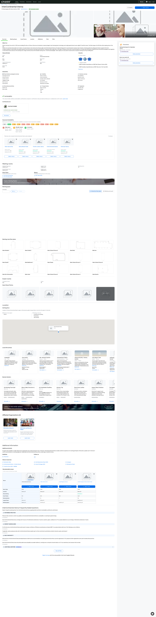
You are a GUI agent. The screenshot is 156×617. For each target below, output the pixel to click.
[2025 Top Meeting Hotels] (85, 59)
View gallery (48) (151, 35)
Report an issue (46, 555)
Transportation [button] (41, 397)
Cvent (2, 4)
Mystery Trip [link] (60, 387)
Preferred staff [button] (63, 397)
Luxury (39, 1)
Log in (153, 1)
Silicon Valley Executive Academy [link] (28, 387)
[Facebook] (35, 457)
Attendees (4, 189)
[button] (46, 24)
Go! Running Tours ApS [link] (9, 387)
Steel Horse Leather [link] (79, 387)
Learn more (65, 98)
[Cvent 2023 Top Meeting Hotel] (89, 59)
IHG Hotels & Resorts (8, 428)
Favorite (130, 7)
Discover (35, 1)
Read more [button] (6, 365)
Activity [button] (5, 397)
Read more (80, 69)
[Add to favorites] (16, 139)
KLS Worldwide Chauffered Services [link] (46, 387)
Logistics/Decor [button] (24, 398)
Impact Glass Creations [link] (97, 387)
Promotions (22, 1)
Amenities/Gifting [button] (77, 397)
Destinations (28, 1)
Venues (16, 1)
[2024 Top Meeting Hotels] (80, 59)
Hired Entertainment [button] (11, 397)
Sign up (149, 1)
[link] (10, 383)
